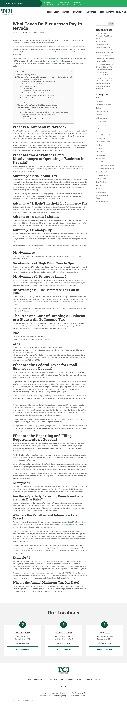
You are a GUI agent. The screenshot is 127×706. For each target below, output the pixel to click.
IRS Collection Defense (103, 142)
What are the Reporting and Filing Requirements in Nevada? (37, 107)
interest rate (68, 525)
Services (65, 12)
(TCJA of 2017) (66, 419)
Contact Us (121, 12)
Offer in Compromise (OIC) (105, 165)
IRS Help (99, 145)
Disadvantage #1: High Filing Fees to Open (36, 91)
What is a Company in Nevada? (27, 75)
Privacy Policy (93, 680)
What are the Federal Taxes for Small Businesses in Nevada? (37, 105)
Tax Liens (99, 185)
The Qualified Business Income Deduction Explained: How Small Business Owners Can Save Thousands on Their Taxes (105, 47)
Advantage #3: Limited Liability (32, 84)
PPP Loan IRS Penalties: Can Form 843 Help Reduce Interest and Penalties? (105, 58)
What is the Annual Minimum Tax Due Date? (36, 119)
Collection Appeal (102, 118)
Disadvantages (27, 88)
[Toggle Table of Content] (69, 71)
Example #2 (26, 117)
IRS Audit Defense (102, 138)
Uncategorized (101, 192)
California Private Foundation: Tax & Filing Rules (104, 35)
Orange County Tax (102, 172)
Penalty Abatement (102, 175)
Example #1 (26, 110)
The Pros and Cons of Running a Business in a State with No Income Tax (41, 98)
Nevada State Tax (102, 162)
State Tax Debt (101, 179)
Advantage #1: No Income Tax (32, 79)
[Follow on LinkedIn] (65, 686)
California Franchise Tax (104, 111)
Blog (102, 12)
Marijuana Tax (100, 158)
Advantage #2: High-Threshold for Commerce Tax (38, 82)
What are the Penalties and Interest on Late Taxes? (39, 114)
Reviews (110, 12)
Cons (23, 102)
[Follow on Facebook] (61, 686)
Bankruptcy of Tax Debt (103, 105)
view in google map (23, 649)
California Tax (100, 115)
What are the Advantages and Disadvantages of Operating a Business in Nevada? (44, 77)
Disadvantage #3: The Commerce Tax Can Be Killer (38, 95)
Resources (91, 12)
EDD (97, 131)
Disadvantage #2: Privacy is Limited (34, 93)
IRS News (99, 148)
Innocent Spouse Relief (103, 135)
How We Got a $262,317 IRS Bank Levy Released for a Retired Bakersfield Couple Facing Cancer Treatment (105, 83)
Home (49, 12)
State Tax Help (33, 32)
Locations (77, 12)
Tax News (41, 32)
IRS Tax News (100, 155)
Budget (98, 108)
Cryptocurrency (101, 121)
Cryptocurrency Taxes (103, 125)
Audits (98, 98)
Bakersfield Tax (101, 101)
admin (17, 32)
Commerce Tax (56, 58)
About (56, 12)
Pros (23, 100)
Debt (97, 128)
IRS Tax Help (100, 152)
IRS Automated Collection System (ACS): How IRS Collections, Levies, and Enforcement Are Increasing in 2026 (104, 70)
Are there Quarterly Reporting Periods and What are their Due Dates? (45, 112)
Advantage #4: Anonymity (30, 86)
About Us (38, 680)
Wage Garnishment (102, 201)
